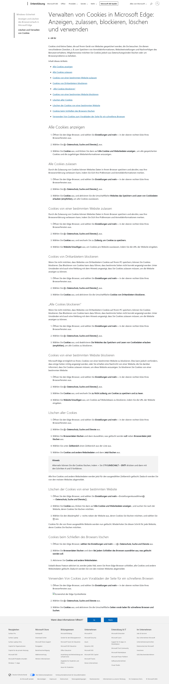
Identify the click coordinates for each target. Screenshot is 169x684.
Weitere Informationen (42, 659)
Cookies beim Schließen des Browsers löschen (74, 110)
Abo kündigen (41, 679)
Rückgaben (38, 646)
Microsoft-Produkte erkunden (17, 659)
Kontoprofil (38, 633)
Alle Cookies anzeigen (63, 66)
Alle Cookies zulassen (62, 72)
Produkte (72, 4)
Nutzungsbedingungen (79, 679)
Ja (94, 619)
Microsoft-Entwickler (118, 633)
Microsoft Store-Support (43, 642)
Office (63, 4)
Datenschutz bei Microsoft (145, 646)
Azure (86, 642)
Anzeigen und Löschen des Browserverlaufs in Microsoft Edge (28, 21)
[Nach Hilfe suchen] (151, 3)
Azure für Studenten (67, 667)
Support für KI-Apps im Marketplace (118, 643)
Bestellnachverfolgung (42, 650)
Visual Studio (115, 665)
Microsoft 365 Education (68, 646)
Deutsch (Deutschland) (19, 675)
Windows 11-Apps (14, 663)
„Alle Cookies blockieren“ (64, 88)
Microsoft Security (90, 638)
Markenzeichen (94, 679)
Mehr (93, 4)
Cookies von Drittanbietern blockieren (70, 83)
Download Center (41, 638)
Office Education (66, 650)
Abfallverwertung (40, 655)
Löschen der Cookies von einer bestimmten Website (76, 105)
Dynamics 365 (88, 646)
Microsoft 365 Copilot (91, 655)
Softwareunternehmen (118, 661)
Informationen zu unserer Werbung (114, 679)
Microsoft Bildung (66, 633)
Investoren (140, 650)
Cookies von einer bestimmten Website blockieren (75, 94)
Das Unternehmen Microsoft (146, 638)
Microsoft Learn (116, 638)
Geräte (83, 4)
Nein (110, 619)
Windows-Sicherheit (26, 14)
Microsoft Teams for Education (70, 642)
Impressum (53, 679)
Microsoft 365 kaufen (109, 4)
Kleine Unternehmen (91, 663)
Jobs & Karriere (142, 633)
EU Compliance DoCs (135, 679)
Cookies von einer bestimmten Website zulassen (75, 77)
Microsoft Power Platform (119, 657)
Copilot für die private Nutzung (18, 650)
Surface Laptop (13, 638)
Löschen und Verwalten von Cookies (29, 31)
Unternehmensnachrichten (145, 642)
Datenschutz (64, 679)
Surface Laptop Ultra (15, 642)
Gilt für (53, 38)
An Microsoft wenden (27, 679)
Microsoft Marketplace (118, 652)
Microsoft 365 (52, 4)
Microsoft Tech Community (120, 648)
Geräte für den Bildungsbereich (71, 638)
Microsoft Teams (89, 659)
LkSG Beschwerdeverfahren (145, 655)
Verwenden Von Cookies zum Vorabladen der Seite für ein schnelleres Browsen (89, 116)
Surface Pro (12, 633)
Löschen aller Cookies (62, 99)
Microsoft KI (88, 633)
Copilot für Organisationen (16, 646)
